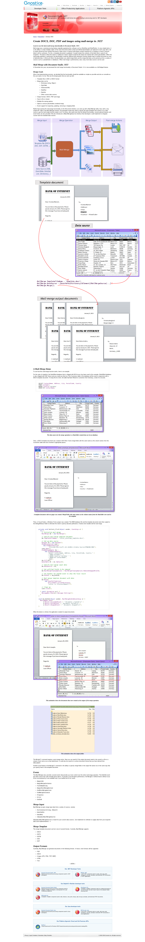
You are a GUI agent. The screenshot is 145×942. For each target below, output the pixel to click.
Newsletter (41, 36)
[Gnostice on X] (117, 2)
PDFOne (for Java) (85, 910)
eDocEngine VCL (84, 887)
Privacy (26, 935)
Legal (30, 935)
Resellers (49, 935)
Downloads (74, 5)
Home (58, 5)
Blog (45, 935)
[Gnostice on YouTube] (120, 2)
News (101, 5)
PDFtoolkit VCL (44, 895)
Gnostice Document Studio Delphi (49, 887)
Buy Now (82, 5)
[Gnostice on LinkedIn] (114, 2)
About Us (95, 5)
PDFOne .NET (84, 872)
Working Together (110, 5)
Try (46, 30)
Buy (55, 30)
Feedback (35, 935)
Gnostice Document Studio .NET (48, 872)
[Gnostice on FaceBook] (112, 2)
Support (88, 5)
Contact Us (119, 5)
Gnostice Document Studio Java (48, 910)
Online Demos (66, 5)
